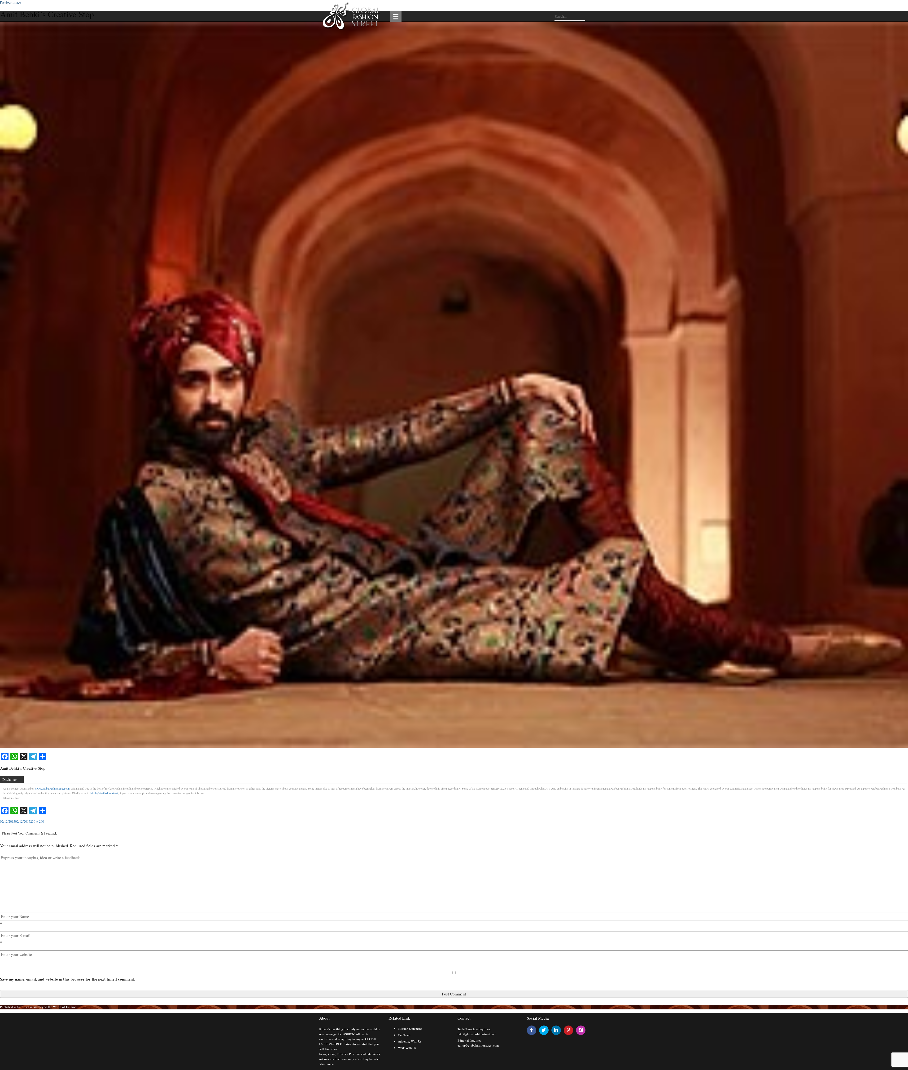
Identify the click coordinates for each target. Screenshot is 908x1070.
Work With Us (407, 1048)
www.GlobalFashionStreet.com (52, 788)
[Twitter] (543, 1030)
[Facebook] (531, 1030)
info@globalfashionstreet (104, 793)
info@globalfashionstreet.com (477, 1034)
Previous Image (10, 2)
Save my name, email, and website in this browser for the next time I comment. (67, 979)
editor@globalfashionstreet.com (478, 1045)
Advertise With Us (409, 1041)
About (324, 1018)
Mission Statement (410, 1028)
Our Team (404, 1035)
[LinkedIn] (556, 1030)
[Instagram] (581, 1030)
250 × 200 (37, 821)
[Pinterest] (568, 1030)
